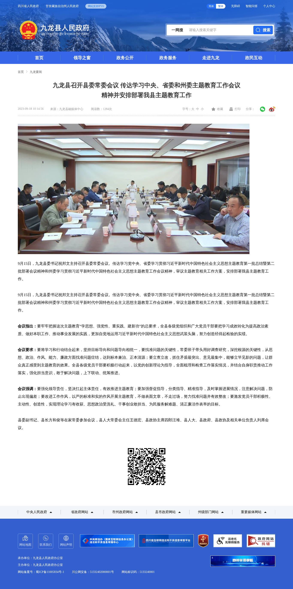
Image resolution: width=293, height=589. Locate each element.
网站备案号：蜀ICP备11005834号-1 (41, 572)
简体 (211, 6)
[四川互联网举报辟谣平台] (242, 562)
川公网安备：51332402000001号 (93, 572)
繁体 (220, 6)
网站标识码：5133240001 (138, 572)
